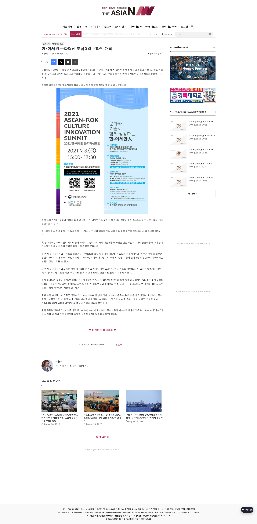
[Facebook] (54, 62)
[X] (61, 62)
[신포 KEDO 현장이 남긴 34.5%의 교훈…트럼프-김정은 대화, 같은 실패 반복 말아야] (102, 401)
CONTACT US (164, 515)
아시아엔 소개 (92, 515)
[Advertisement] (102, 473)
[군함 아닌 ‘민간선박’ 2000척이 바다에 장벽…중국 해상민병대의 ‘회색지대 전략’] (144, 401)
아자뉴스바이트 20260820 (201, 177)
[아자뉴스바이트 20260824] (178, 125)
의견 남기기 (102, 437)
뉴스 (106, 26)
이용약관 (137, 515)
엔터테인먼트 (57, 44)
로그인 (184, 26)
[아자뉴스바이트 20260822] (178, 153)
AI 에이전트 (151, 26)
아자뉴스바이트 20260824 (201, 121)
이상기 (44, 53)
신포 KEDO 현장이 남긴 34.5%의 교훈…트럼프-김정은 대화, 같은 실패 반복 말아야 (102, 417)
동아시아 (46, 44)
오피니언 (119, 26)
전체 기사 (82, 26)
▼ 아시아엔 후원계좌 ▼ (102, 329)
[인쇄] (75, 62)
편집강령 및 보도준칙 (123, 515)
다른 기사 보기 (193, 193)
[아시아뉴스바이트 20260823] (178, 139)
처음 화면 (67, 26)
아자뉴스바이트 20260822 (201, 149)
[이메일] (68, 62)
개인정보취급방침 (149, 515)
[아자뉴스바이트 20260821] (178, 167)
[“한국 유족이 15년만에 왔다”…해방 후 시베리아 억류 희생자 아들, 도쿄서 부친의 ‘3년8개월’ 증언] (60, 401)
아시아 (94, 26)
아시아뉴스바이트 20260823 (202, 135)
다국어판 (134, 26)
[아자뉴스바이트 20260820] (178, 181)
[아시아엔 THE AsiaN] (128, 11)
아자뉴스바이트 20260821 (200, 163)
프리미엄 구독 (169, 26)
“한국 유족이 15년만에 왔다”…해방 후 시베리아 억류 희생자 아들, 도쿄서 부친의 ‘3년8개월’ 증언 (60, 417)
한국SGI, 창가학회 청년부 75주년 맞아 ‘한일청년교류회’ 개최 (111, 34)
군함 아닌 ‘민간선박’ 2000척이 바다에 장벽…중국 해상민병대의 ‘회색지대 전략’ (144, 416)
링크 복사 (120, 344)
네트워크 (109, 515)
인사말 (102, 515)
